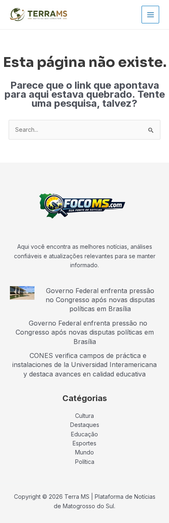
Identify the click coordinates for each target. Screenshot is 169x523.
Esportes (84, 443)
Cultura (84, 415)
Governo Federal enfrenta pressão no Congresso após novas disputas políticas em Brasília (100, 300)
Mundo (84, 452)
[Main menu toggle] (150, 14)
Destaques (84, 424)
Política (84, 461)
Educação (84, 434)
